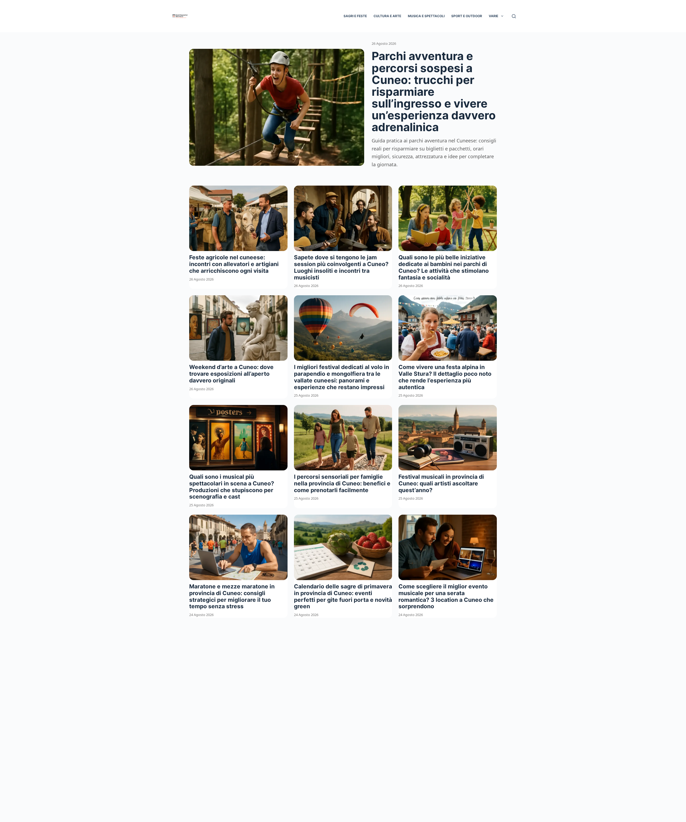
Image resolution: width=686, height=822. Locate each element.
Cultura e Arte (387, 16)
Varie (493, 16)
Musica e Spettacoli (426, 16)
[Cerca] (514, 16)
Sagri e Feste (355, 16)
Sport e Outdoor (466, 16)
